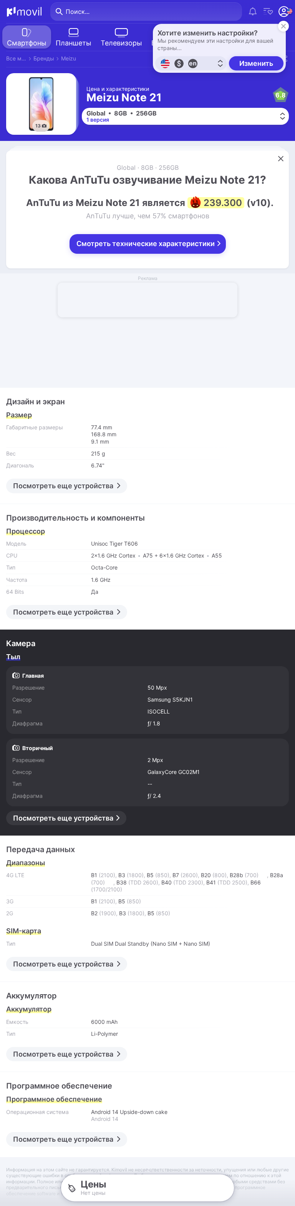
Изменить (256, 63)
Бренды (43, 58)
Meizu (68, 58)
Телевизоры (121, 43)
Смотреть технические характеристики (146, 244)
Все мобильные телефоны (16, 58)
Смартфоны (26, 43)
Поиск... (77, 11)
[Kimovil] (24, 11)
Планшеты (73, 43)
